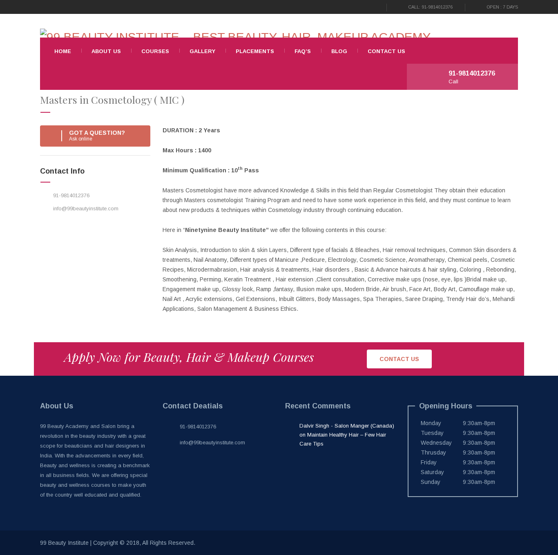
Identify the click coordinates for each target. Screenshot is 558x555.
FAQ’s (303, 51)
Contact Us (386, 51)
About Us (106, 51)
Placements (255, 51)
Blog (339, 51)
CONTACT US (399, 359)
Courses (155, 51)
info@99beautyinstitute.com (85, 208)
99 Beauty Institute (64, 542)
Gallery (202, 51)
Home (62, 51)
